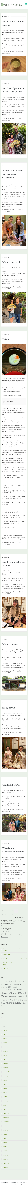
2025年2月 (5, 1105)
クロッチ (13, 984)
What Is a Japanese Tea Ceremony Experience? (15, 958)
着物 (7, 1003)
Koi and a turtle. (7, 954)
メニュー (3, 990)
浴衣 (4, 1000)
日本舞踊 (10, 996)
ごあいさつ (21, 981)
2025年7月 (5, 1084)
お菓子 (15, 981)
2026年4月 (5, 1047)
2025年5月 (5, 1092)
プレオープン (23, 987)
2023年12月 (6, 1163)
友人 (3, 993)
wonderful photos (11, 784)
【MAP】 (3, 925)
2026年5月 (5, 1042)
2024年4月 (5, 1146)
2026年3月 (5, 1051)
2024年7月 (5, 1134)
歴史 (23, 996)
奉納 (22, 993)
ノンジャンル (6, 1017)
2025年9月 (5, 1076)
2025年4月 (5, 1097)
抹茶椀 (5, 996)
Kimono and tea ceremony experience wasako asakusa (14, 949)
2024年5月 (5, 1142)
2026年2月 (6, 1055)
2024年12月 (6, 1113)
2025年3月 (5, 1101)
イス (3, 984)
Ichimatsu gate (10, 644)
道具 (23, 1003)
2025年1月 (5, 1109)
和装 (19, 993)
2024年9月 (5, 1126)
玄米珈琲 (25, 1000)
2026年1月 (5, 1059)
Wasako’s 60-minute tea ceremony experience (12, 174)
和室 (12, 992)
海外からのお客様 (13, 999)
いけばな (9, 981)
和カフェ (7, 993)
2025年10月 (6, 1072)
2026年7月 (6, 1034)
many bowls (8, 707)
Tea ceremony (3, 981)
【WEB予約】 (4, 937)
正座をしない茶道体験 (18, 996)
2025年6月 (5, 1088)
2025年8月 (5, 1080)
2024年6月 (5, 1138)
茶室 (11, 1003)
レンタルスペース (10, 990)
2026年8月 (6, 1030)
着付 (4, 1003)
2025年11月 (6, 1067)
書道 (13, 996)
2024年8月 (5, 1130)
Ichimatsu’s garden (12, 262)
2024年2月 (5, 1155)
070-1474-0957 (6, 931)
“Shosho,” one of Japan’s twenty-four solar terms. (13, 963)
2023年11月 (6, 1167)
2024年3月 (5, 1151)
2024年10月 (6, 1122)
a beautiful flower (7, 968)
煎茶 (22, 1000)
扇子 (24, 993)
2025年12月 (6, 1063)
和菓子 (16, 993)
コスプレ (17, 984)
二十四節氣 (18, 990)
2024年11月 (6, 1117)
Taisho (5, 339)
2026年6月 (6, 1038)
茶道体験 (17, 1002)
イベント (8, 984)
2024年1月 (5, 1159)
